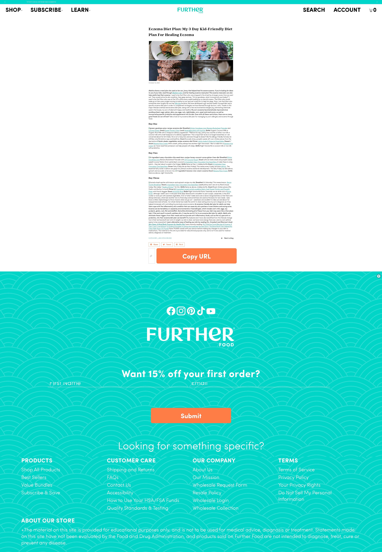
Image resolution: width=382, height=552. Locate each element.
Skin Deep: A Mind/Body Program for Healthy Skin (167, 224)
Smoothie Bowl (177, 191)
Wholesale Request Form (220, 485)
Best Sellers (33, 477)
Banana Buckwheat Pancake (217, 128)
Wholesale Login (211, 500)
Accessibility (120, 493)
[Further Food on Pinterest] (191, 311)
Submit (191, 415)
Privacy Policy (293, 477)
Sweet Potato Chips (172, 130)
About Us (203, 470)
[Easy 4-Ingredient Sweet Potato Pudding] (192, 189)
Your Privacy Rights (299, 485)
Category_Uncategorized (160, 238)
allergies (178, 103)
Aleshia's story (177, 93)
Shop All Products (40, 470)
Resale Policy (207, 493)
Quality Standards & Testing (137, 508)
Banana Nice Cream (160, 144)
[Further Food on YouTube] (211, 311)
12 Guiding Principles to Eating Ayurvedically (182, 226)
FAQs (113, 477)
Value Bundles (36, 485)
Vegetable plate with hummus (195, 130)
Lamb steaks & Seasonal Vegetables (211, 141)
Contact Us (119, 485)
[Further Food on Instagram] (181, 311)
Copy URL (196, 255)
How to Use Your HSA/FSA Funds (143, 500)
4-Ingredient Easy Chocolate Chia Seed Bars (200, 162)
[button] (13, 10)
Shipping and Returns (131, 470)
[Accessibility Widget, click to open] (379, 276)
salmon (223, 166)
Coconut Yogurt (154, 130)
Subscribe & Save (40, 493)
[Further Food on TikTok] (201, 311)
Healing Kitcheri (168, 187)
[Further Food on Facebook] (171, 311)
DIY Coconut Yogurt (191, 160)
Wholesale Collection (216, 508)
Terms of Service (296, 470)
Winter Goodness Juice (198, 128)
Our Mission (206, 477)
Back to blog (228, 238)
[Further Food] (190, 10)
